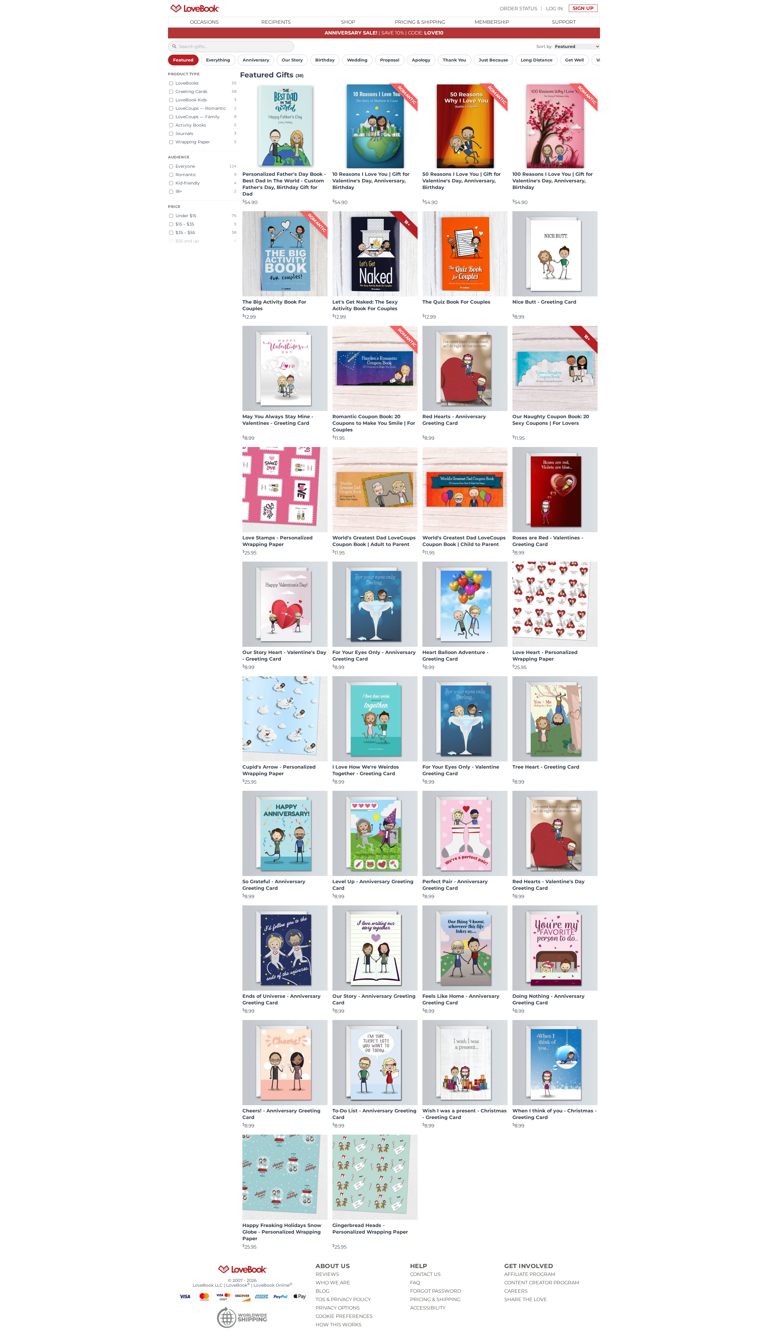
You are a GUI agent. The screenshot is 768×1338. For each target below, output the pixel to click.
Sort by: (544, 46)
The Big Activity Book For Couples (274, 305)
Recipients (276, 22)
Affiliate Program (529, 1274)
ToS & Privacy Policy (343, 1299)
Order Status (518, 8)
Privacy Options (338, 1308)
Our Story (292, 60)
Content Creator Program (541, 1283)
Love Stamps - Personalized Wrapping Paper (277, 541)
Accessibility (428, 1308)
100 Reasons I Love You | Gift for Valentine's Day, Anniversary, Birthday (552, 180)
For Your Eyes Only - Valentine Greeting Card (460, 770)
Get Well (574, 60)
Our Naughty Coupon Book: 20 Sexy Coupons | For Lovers (550, 420)
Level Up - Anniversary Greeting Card (372, 885)
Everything (218, 60)
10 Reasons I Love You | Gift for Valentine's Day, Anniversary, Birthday (371, 180)
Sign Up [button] (583, 8)
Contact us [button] (425, 1274)
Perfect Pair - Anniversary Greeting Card (455, 885)
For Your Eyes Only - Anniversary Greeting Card (374, 656)
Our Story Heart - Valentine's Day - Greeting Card (284, 656)
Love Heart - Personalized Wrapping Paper (545, 656)
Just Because (493, 60)
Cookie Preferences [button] (344, 1316)
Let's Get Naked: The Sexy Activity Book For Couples (365, 305)
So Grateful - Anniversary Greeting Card (273, 885)
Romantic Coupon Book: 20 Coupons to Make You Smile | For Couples (373, 423)
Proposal (389, 60)
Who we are (333, 1283)
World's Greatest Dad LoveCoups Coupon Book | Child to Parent (464, 541)
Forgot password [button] (435, 1291)
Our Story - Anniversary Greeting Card (374, 999)
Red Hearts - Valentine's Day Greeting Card (548, 885)
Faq (415, 1283)
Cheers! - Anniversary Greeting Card (281, 1114)
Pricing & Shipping (420, 22)
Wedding (357, 60)
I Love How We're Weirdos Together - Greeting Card (365, 770)
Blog (322, 1291)
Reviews (327, 1274)
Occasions (204, 22)
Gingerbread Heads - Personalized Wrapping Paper (370, 1228)
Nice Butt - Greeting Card (544, 302)
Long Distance (537, 60)
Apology (421, 60)
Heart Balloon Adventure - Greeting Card (455, 656)
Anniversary (256, 60)
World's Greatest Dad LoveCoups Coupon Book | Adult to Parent (374, 541)
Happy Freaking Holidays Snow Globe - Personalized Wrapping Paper (281, 1231)
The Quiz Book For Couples (456, 302)
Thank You (454, 60)
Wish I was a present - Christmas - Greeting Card (464, 1114)
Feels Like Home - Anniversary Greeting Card (461, 999)
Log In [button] (554, 8)
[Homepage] (194, 8)
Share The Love (525, 1299)
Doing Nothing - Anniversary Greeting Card (548, 999)
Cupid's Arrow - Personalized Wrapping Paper (279, 770)
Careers (516, 1291)
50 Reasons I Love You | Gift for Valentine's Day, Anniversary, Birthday (461, 180)
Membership (492, 22)
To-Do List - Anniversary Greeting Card (374, 1114)
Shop (348, 22)
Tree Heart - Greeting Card (545, 767)
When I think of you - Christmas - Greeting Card (554, 1114)
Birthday (324, 60)
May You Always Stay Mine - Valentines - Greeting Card (277, 420)
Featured (183, 60)
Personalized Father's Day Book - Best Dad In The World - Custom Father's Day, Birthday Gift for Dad (284, 184)
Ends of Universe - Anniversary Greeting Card (281, 999)
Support (564, 22)
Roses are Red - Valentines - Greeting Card (547, 541)
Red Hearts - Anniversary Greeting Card (454, 420)
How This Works (339, 1325)
